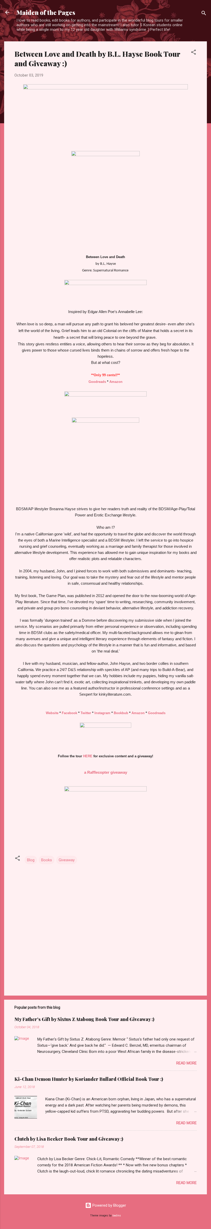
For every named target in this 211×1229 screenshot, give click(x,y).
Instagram (102, 713)
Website (52, 713)
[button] (193, 53)
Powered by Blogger (108, 1205)
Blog (30, 860)
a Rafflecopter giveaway (105, 772)
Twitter (86, 713)
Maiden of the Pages (45, 12)
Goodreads (97, 382)
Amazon (115, 382)
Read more (186, 1063)
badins (116, 1215)
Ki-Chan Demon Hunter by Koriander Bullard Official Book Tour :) (88, 1079)
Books (46, 860)
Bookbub (121, 713)
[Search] (204, 14)
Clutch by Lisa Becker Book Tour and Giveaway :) (68, 1139)
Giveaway (67, 860)
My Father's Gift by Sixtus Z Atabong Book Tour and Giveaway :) (84, 1019)
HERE (87, 756)
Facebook (69, 713)
